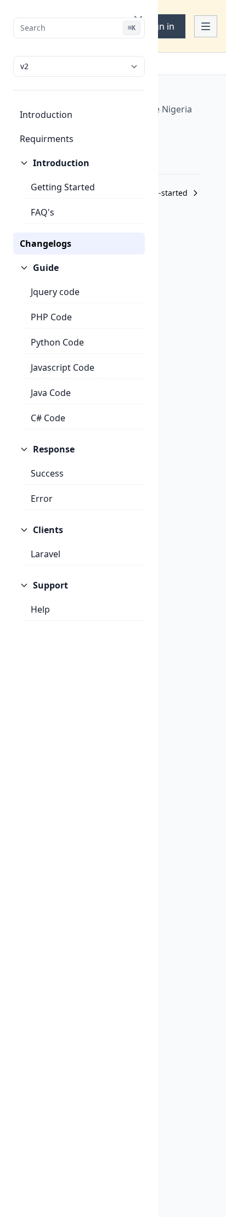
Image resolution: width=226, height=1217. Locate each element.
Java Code (51, 393)
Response (54, 449)
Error (42, 499)
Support (50, 585)
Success (47, 473)
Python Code (57, 342)
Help (40, 609)
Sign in (160, 26)
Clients (48, 530)
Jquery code (55, 292)
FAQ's (42, 212)
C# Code (48, 418)
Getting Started (63, 187)
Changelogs (45, 243)
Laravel (45, 554)
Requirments (47, 139)
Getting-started (159, 193)
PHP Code (51, 317)
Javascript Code (62, 367)
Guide (46, 268)
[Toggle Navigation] (205, 26)
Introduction (46, 115)
